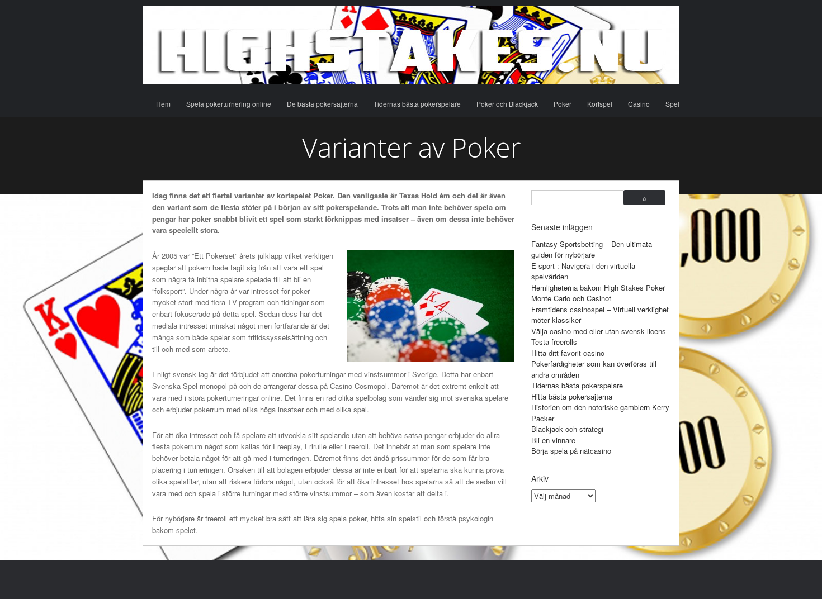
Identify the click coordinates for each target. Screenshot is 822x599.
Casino (639, 103)
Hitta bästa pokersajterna (571, 396)
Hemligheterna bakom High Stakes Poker (598, 287)
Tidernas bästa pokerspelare (417, 103)
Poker (562, 103)
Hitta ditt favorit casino (567, 353)
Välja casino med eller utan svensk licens (598, 331)
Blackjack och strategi (567, 429)
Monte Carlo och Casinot (571, 298)
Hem (163, 103)
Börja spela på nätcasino (571, 450)
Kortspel (599, 103)
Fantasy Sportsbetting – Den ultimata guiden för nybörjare (591, 249)
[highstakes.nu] (411, 45)
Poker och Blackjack (507, 103)
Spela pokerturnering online (228, 103)
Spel (672, 103)
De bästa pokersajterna (322, 103)
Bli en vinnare (553, 440)
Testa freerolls (554, 341)
